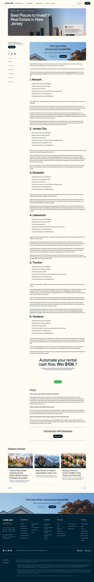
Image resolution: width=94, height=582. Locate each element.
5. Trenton (10, 77)
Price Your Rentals (61, 535)
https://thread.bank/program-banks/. (29, 567)
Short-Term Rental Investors (48, 528)
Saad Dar (70, 27)
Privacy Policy (6, 560)
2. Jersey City (11, 65)
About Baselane (84, 524)
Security (83, 528)
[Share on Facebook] (12, 54)
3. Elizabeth (11, 69)
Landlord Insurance (25, 535)
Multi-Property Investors (47, 525)
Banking (22, 524)
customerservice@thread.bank (45, 567)
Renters (46, 538)
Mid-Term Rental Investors (48, 532)
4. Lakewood (11, 73)
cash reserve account (71, 72)
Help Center (60, 531)
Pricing (33, 532)
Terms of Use (6, 562)
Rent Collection (24, 528)
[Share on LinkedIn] (15, 54)
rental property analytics (41, 74)
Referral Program (84, 535)
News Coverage (84, 538)
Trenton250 (67, 291)
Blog (58, 526)
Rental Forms (71, 528)
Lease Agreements (72, 524)
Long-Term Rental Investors (48, 535)
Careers (82, 540)
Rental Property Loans (34, 525)
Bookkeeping (23, 526)
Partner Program (84, 533)
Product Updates (61, 533)
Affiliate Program (84, 531)
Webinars (59, 528)
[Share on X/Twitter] (9, 54)
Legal (82, 526)
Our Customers (34, 530)
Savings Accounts (25, 538)
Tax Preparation (24, 531)
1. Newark (10, 61)
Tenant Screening (24, 533)
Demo (58, 524)
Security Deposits (35, 527)
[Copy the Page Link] (18, 54)
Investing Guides (72, 526)
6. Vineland (10, 81)
